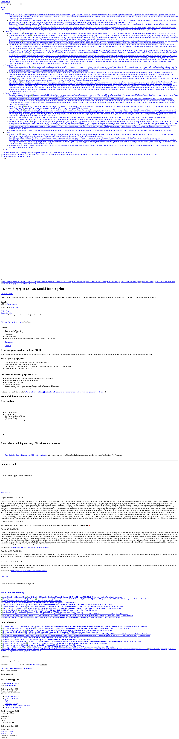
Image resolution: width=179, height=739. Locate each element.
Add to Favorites (6, 311)
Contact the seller (6, 313)
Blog (6, 700)
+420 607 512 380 (11, 683)
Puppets (7, 13)
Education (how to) (11, 704)
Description (9, 342)
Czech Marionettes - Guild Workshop (135, 626)
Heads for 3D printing (34, 153)
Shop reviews (5, 492)
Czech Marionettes (7, 294)
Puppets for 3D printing (12, 93)
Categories (5, 153)
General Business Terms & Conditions (17, 706)
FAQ (6, 702)
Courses (7, 132)
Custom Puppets (10, 65)
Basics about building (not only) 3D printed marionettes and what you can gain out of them (64, 392)
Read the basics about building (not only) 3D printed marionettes (26, 455)
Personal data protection (13, 707)
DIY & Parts (9, 31)
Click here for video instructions (11, 322)
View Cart (14, 307)
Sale (6, 149)
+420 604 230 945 (10, 685)
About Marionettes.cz (12, 696)
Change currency (12, 304)
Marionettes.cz (5, 2)
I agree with (31, 664)
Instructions (9, 344)
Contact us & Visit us (12, 698)
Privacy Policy (35, 664)
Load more (4, 576)
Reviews (8, 346)
